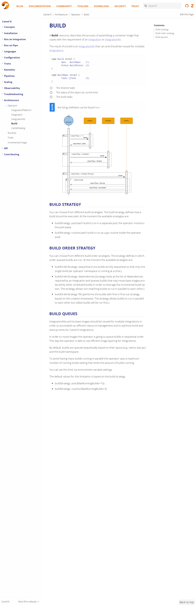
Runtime (12, 133)
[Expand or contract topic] (2, 26)
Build (14, 123)
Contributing (11, 154)
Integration (17, 114)
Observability (12, 88)
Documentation (40, 6)
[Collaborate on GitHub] (187, 6)
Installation (11, 33)
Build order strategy (165, 33)
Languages (10, 51)
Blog (19, 6)
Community (64, 6)
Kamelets (9, 69)
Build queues (162, 37)
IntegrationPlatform (21, 110)
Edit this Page (187, 14)
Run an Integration (15, 39)
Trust (135, 6)
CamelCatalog (18, 128)
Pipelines (9, 76)
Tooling (83, 6)
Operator (12, 105)
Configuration (12, 57)
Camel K (7, 21)
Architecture (11, 100)
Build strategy (162, 29)
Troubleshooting (13, 94)
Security (120, 6)
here (97, 107)
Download (101, 6)
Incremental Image (17, 142)
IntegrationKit (18, 119)
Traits (7, 63)
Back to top (187, 602)
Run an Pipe (11, 45)
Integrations (56, 50)
